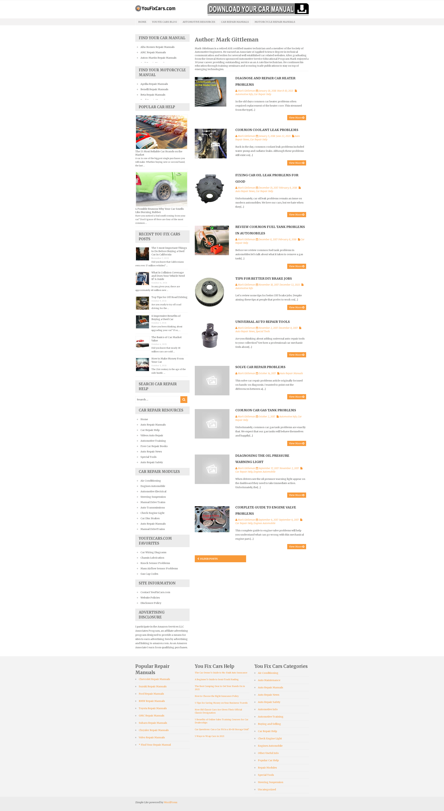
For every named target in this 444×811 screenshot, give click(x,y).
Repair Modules (267, 767)
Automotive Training (153, 440)
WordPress (170, 802)
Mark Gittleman (246, 90)
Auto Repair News (245, 191)
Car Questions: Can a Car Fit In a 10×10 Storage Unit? (222, 729)
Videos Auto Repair (151, 435)
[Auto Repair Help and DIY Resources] (155, 8)
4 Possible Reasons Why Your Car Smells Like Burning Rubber (159, 210)
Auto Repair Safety (151, 462)
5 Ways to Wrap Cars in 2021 (209, 736)
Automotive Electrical (153, 491)
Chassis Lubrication (152, 557)
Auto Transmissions (152, 507)
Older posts (209, 558)
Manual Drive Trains (152, 502)
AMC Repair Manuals (153, 52)
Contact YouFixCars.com (155, 592)
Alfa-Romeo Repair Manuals (157, 47)
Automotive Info (244, 94)
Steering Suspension (153, 496)
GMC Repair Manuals (151, 715)
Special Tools (263, 331)
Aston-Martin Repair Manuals (158, 57)
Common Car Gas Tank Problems (265, 410)
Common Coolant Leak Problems (266, 130)
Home (142, 21)
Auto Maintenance (269, 680)
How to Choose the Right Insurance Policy (217, 696)
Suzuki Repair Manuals (152, 686)
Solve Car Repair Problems (260, 367)
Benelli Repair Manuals (154, 89)
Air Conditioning (150, 480)
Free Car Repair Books (154, 446)
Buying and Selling (269, 723)
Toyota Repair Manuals (153, 708)
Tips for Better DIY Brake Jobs (263, 279)
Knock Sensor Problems (155, 563)
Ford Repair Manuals (151, 693)
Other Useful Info (268, 753)
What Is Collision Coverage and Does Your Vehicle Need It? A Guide (168, 276)
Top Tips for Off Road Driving (169, 297)
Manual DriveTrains (152, 529)
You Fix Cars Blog (164, 21)
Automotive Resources (199, 21)
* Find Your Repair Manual (155, 744)
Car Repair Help (262, 94)
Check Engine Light (152, 513)
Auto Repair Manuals (291, 373)
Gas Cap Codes (149, 573)
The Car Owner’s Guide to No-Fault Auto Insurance (221, 672)
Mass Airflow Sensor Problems (159, 568)
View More (295, 117)
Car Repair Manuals (235, 21)
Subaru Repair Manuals (153, 722)
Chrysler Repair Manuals (154, 730)
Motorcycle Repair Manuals (275, 21)
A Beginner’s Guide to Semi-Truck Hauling (217, 679)
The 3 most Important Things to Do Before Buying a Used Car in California (169, 251)
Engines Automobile (264, 471)
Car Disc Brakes (150, 518)
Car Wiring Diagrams (153, 552)
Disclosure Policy (150, 603)
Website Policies (150, 597)
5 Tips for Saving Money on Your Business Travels (221, 703)
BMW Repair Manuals (152, 701)
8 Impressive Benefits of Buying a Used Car (166, 317)
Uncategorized (267, 789)
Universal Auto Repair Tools (262, 322)
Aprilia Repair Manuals (154, 84)
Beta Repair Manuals (152, 94)
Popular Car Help (268, 760)
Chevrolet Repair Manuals (154, 679)
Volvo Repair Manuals (152, 737)
